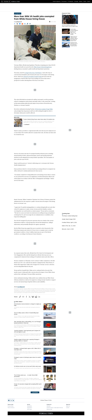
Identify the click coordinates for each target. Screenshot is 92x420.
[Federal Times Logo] (15, 1)
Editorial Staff (49, 409)
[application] (70, 19)
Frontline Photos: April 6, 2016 (69, 222)
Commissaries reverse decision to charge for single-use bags (27, 304)
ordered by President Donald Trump (32, 76)
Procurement (64, 1)
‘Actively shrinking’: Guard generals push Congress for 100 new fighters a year (27, 331)
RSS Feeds (29, 409)
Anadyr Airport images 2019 (68, 219)
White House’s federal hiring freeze (43, 67)
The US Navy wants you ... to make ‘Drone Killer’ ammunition (26, 375)
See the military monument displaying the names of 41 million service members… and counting (74, 32)
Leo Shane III (18, 21)
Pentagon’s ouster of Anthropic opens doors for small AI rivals (27, 358)
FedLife (84, 1)
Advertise (48, 406)
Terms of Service (11, 407)
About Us (68, 406)
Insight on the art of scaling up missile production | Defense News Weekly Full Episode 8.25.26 (74, 38)
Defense (80, 1)
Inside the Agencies (57, 1)
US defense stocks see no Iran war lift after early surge (27, 366)
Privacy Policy (10, 406)
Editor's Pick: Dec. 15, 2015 (68, 225)
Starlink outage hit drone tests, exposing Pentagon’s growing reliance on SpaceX (26, 340)
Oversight (76, 1)
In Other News (18, 301)
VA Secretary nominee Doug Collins (44, 109)
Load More (35, 392)
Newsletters (29, 406)
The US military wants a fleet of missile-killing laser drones (26, 313)
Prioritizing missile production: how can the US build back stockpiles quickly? (73, 44)
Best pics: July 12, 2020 (68, 229)
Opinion (88, 1)
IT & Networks (70, 1)
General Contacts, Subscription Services (55, 407)
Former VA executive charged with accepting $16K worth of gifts (27, 384)
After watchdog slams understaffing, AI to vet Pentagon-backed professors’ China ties (27, 322)
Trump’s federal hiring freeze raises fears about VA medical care (38, 119)
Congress (17, 13)
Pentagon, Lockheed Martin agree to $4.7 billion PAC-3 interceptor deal (27, 349)
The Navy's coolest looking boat (69, 215)
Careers (67, 407)
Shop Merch (29, 407)
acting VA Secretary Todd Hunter (33, 72)
